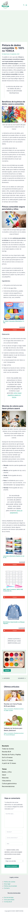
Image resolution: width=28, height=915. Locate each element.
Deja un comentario (8, 708)
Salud (4, 775)
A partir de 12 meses (9, 763)
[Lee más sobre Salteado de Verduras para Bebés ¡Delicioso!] (14, 720)
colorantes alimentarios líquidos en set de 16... (13, 556)
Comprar (15, 329)
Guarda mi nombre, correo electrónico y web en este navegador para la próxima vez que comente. (13, 852)
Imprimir (7, 670)
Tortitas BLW (8, 901)
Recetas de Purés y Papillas (11, 754)
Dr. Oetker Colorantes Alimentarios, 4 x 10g (13, 322)
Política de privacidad (10, 886)
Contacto (7, 888)
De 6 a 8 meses (7, 757)
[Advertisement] (14, 25)
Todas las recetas (8, 749)
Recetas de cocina (18, 708)
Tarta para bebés (9, 899)
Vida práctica (6, 780)
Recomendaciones (8, 786)
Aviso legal (7, 884)
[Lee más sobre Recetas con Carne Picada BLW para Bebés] (14, 695)
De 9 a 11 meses (7, 760)
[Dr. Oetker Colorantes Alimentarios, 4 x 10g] (14, 311)
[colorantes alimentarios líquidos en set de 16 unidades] (14, 546)
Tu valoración (8, 858)
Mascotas (5, 778)
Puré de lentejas (8, 897)
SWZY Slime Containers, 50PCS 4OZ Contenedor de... (13, 590)
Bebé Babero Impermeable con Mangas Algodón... (14, 622)
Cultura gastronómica (9, 783)
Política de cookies (9, 881)
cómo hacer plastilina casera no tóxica (15, 395)
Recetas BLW (6, 752)
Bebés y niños (7, 772)
